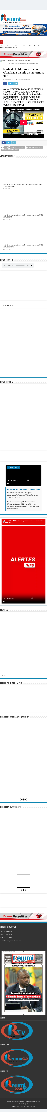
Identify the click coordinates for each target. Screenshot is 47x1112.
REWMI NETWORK (33, 1109)
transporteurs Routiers (10, 149)
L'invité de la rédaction (13, 46)
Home (3, 46)
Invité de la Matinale (17, 147)
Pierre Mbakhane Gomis (35, 147)
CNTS (6, 147)
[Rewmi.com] (13, 17)
